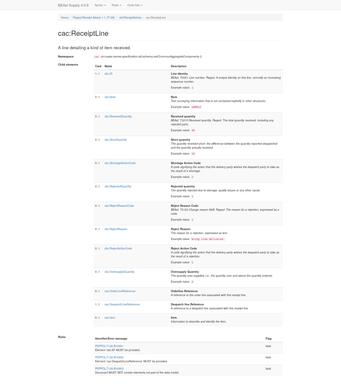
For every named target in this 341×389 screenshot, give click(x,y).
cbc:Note (110, 97)
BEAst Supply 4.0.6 (73, 5)
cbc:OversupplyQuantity (119, 272)
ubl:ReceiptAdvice (130, 17)
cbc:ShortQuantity (116, 140)
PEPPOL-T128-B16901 (109, 346)
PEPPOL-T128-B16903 (109, 368)
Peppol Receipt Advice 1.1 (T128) (94, 17)
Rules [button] (116, 5)
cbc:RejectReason (116, 229)
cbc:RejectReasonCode (119, 206)
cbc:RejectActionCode (118, 248)
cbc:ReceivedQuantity (118, 116)
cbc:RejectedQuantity (118, 186)
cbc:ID (108, 74)
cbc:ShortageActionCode (120, 163)
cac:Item (110, 317)
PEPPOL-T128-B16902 (109, 357)
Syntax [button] (99, 5)
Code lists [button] (134, 5)
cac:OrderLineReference (120, 291)
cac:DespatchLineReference (122, 304)
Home (64, 17)
